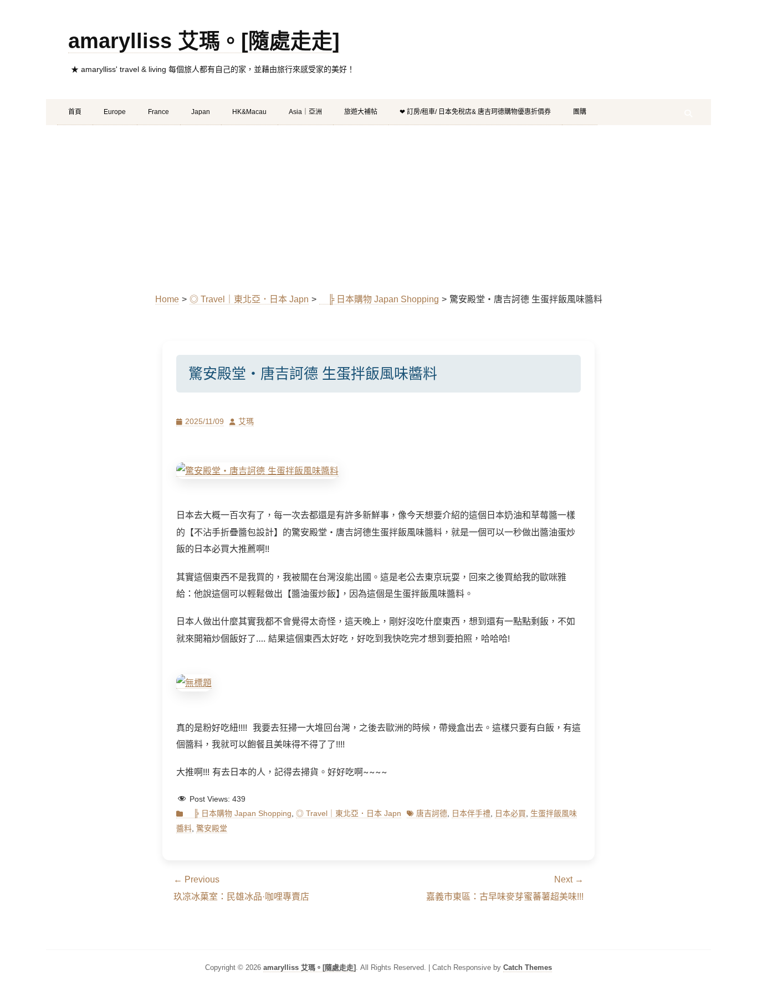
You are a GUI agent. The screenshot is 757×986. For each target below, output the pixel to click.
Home (167, 299)
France (158, 112)
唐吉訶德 (431, 813)
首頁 (74, 112)
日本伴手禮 (471, 813)
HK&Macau (249, 112)
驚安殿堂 (211, 828)
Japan (200, 112)
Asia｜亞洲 (305, 112)
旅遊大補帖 (360, 112)
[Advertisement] (378, 208)
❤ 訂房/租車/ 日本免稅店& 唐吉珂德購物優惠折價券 (475, 112)
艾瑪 (246, 421)
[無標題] (257, 471)
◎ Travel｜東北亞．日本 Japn (249, 299)
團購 (579, 112)
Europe (115, 112)
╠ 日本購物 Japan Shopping (379, 299)
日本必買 (510, 813)
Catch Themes (527, 967)
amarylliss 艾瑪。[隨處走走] (204, 41)
